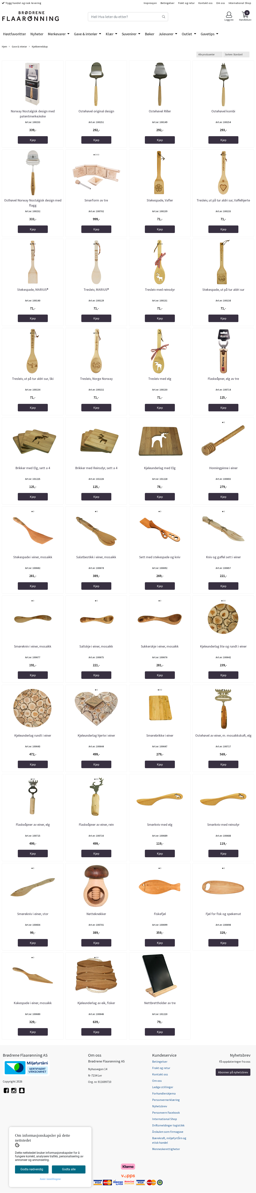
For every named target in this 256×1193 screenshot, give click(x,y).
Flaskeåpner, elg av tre (223, 378)
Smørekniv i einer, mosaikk (32, 646)
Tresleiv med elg (159, 378)
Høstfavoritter (14, 34)
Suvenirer (129, 34)
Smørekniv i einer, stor (32, 914)
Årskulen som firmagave (167, 1132)
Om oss (220, 3)
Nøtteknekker (96, 914)
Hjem (4, 46)
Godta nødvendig (31, 1169)
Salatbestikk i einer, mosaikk (96, 557)
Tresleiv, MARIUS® (96, 289)
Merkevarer (57, 34)
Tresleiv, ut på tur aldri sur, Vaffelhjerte (223, 200)
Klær (110, 34)
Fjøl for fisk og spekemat (223, 914)
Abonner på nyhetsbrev (233, 1072)
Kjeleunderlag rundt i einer (32, 735)
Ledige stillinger (162, 1087)
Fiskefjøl (160, 914)
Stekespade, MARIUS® (32, 289)
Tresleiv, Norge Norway (96, 378)
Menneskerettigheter (166, 1149)
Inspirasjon (150, 3)
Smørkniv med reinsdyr (223, 824)
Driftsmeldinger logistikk (168, 1125)
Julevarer (166, 34)
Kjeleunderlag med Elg (160, 468)
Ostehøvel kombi (223, 111)
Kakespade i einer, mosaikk (33, 1003)
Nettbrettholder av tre (160, 1003)
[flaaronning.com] (22, 1092)
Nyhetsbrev (159, 1106)
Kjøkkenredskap (39, 46)
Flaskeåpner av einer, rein (96, 824)
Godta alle (69, 1169)
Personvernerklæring (166, 1100)
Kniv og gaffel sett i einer (223, 557)
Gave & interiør (86, 34)
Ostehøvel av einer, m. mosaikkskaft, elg (223, 735)
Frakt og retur (186, 3)
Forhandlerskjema (164, 1093)
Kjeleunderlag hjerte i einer (96, 735)
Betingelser (167, 3)
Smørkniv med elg (159, 824)
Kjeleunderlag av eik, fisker (96, 1003)
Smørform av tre (96, 200)
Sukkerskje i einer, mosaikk (160, 646)
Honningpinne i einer (223, 468)
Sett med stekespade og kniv (159, 557)
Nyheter (36, 34)
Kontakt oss (205, 3)
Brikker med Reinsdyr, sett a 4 (96, 468)
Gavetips (208, 34)
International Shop (240, 3)
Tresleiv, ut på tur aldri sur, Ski (33, 378)
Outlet (187, 34)
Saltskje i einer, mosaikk (96, 646)
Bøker (149, 34)
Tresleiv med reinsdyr (160, 289)
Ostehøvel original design (96, 111)
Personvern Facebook (166, 1112)
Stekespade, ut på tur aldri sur (223, 289)
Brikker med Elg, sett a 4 (32, 468)
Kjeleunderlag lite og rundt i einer (223, 646)
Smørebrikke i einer (159, 735)
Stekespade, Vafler (160, 200)
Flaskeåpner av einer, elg (33, 824)
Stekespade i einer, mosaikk (32, 557)
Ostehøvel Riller (160, 111)
